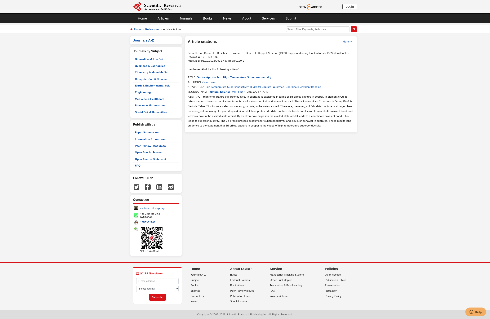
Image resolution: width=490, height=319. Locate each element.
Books (207, 18)
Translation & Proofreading (286, 285)
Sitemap (195, 290)
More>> (347, 41)
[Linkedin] (159, 186)
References (152, 29)
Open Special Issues (148, 152)
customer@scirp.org (152, 208)
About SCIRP (241, 269)
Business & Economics (150, 65)
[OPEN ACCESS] (310, 6)
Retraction (331, 290)
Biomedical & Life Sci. (149, 59)
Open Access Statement (150, 159)
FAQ (137, 165)
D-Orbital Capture (260, 86)
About (246, 18)
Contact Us (197, 296)
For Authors (237, 285)
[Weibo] (171, 186)
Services (268, 18)
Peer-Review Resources (150, 145)
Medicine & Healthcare (149, 98)
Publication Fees (240, 296)
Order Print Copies (281, 279)
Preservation (332, 285)
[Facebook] (148, 186)
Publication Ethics (335, 279)
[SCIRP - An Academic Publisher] (157, 6)
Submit (290, 18)
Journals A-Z (198, 274)
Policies (331, 269)
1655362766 (147, 222)
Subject (194, 279)
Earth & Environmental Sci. (152, 85)
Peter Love (209, 82)
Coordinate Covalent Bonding (303, 86)
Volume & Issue (279, 296)
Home (142, 18)
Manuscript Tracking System (287, 274)
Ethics (233, 274)
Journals (185, 18)
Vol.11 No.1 (239, 91)
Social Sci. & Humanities (151, 112)
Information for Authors (150, 139)
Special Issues (238, 301)
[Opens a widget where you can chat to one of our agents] (475, 312)
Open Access (333, 274)
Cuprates (278, 86)
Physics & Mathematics (150, 105)
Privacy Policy (333, 296)
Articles (163, 18)
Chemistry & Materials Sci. (152, 72)
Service (276, 269)
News (227, 18)
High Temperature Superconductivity (226, 86)
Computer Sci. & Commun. (152, 79)
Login (349, 6)
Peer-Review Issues (242, 290)
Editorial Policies (240, 279)
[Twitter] (136, 186)
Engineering (143, 92)
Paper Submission (147, 132)
